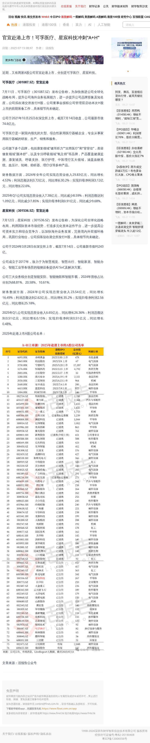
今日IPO (55, 17)
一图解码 (78, 17)
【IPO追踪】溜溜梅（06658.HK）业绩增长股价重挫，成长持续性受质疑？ (129, 191)
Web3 (45, 17)
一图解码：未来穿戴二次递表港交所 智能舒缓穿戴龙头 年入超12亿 (129, 227)
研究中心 (126, 17)
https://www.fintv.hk (84, 713)
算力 (79, 24)
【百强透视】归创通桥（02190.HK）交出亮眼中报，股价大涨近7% (129, 152)
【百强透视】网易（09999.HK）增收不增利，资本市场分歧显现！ (129, 210)
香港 (66, 24)
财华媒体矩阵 (120, 6)
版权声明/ (34, 734)
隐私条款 (45, 734)
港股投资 (29, 24)
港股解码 (66, 17)
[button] (128, 71)
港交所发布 (34, 17)
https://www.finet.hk (53, 713)
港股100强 (113, 17)
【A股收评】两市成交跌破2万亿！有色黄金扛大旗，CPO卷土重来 (129, 170)
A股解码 (101, 17)
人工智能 (104, 24)
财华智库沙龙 (139, 6)
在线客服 (66, 6)
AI (89, 24)
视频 (17, 17)
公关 (106, 6)
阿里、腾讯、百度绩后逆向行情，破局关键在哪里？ (129, 95)
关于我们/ (8, 734)
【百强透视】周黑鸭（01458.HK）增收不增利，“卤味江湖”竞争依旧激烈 (128, 116)
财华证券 (94, 6)
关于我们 (80, 6)
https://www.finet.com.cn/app (59, 708)
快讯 (23, 17)
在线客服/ (21, 734)
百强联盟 (138, 17)
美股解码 (90, 17)
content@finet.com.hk (47, 704)
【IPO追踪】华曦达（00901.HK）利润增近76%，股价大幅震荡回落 (129, 135)
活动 (11, 17)
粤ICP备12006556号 (114, 738)
